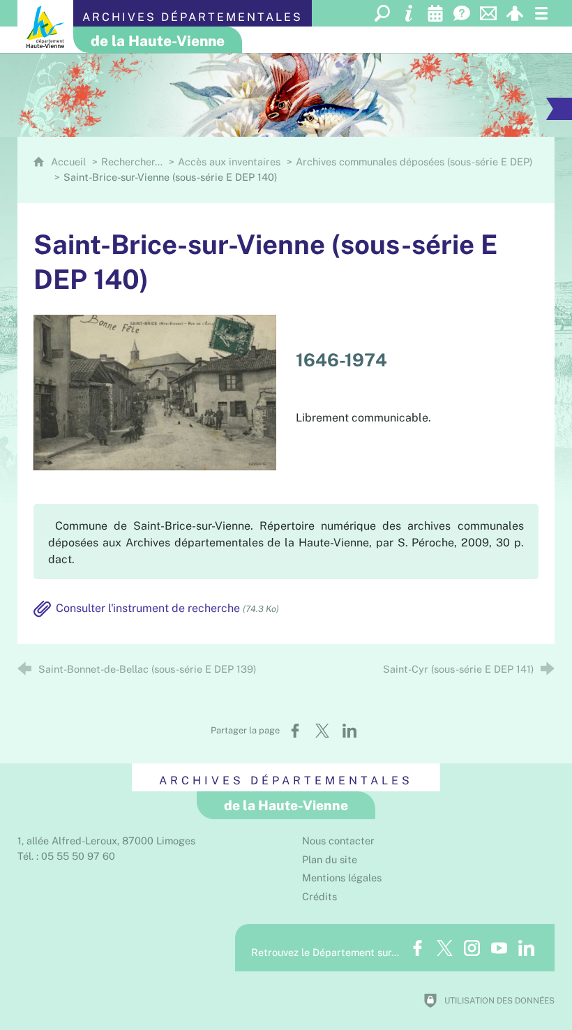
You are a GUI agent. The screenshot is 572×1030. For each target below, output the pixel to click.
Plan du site (329, 859)
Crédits (319, 896)
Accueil (70, 161)
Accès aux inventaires (229, 161)
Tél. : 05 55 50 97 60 (66, 856)
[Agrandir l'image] (154, 391)
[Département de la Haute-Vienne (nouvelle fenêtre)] (45, 26)
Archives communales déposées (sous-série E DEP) (414, 161)
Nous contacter (338, 840)
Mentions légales (342, 877)
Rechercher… (132, 161)
